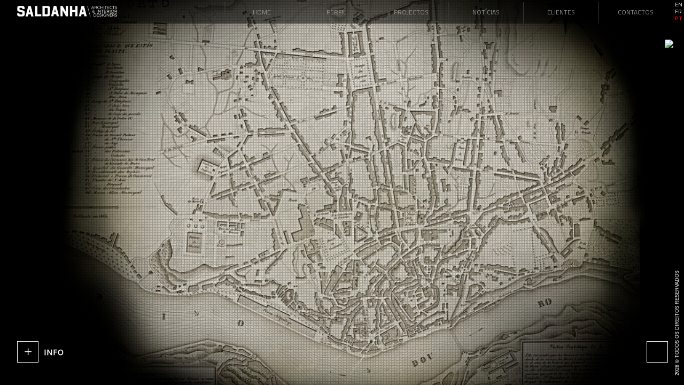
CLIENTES (561, 12)
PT (678, 18)
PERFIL (336, 12)
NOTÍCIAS (486, 12)
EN (678, 4)
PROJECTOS (411, 12)
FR (678, 11)
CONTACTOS (636, 12)
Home (262, 12)
